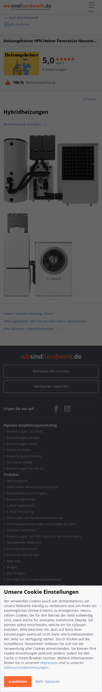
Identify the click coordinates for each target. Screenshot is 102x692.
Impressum (49, 662)
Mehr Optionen (47, 681)
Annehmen (18, 681)
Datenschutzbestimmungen (26, 667)
